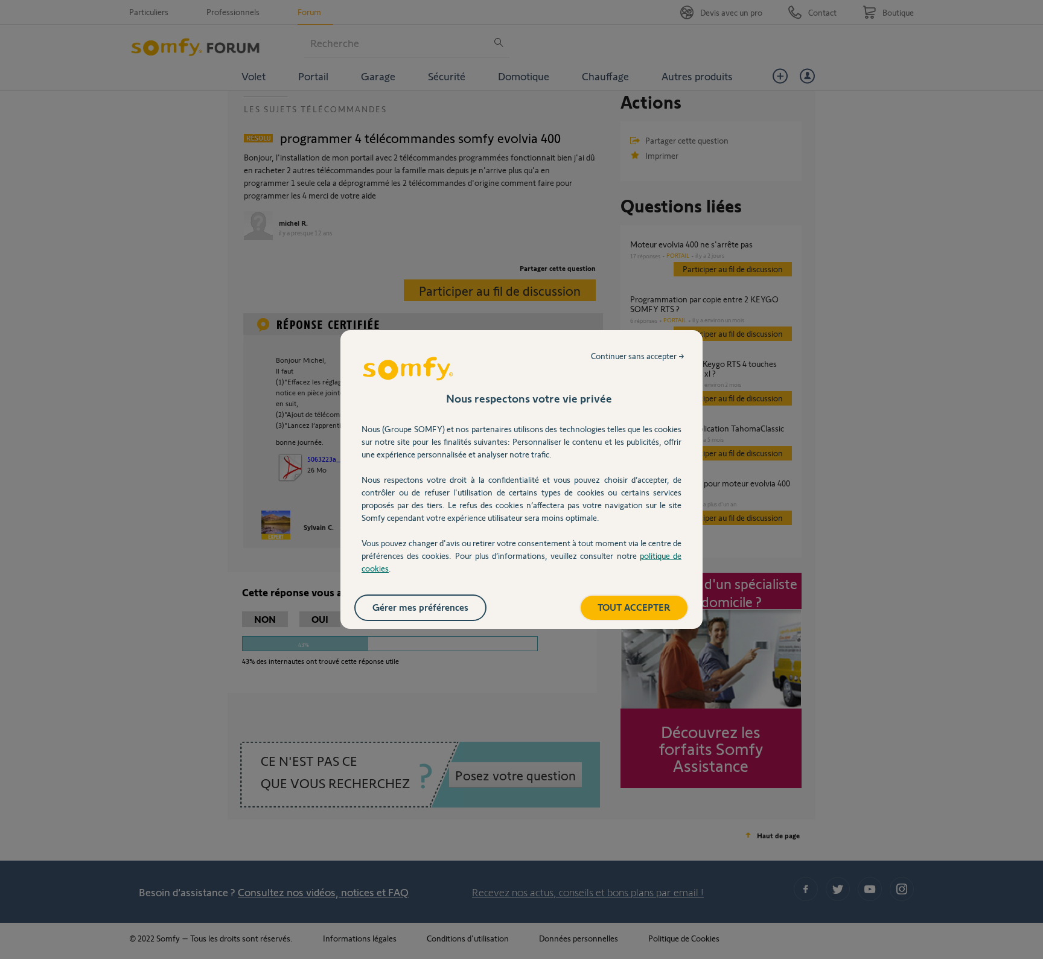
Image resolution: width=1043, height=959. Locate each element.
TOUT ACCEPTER (634, 607)
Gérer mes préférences (420, 607)
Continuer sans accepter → (637, 356)
